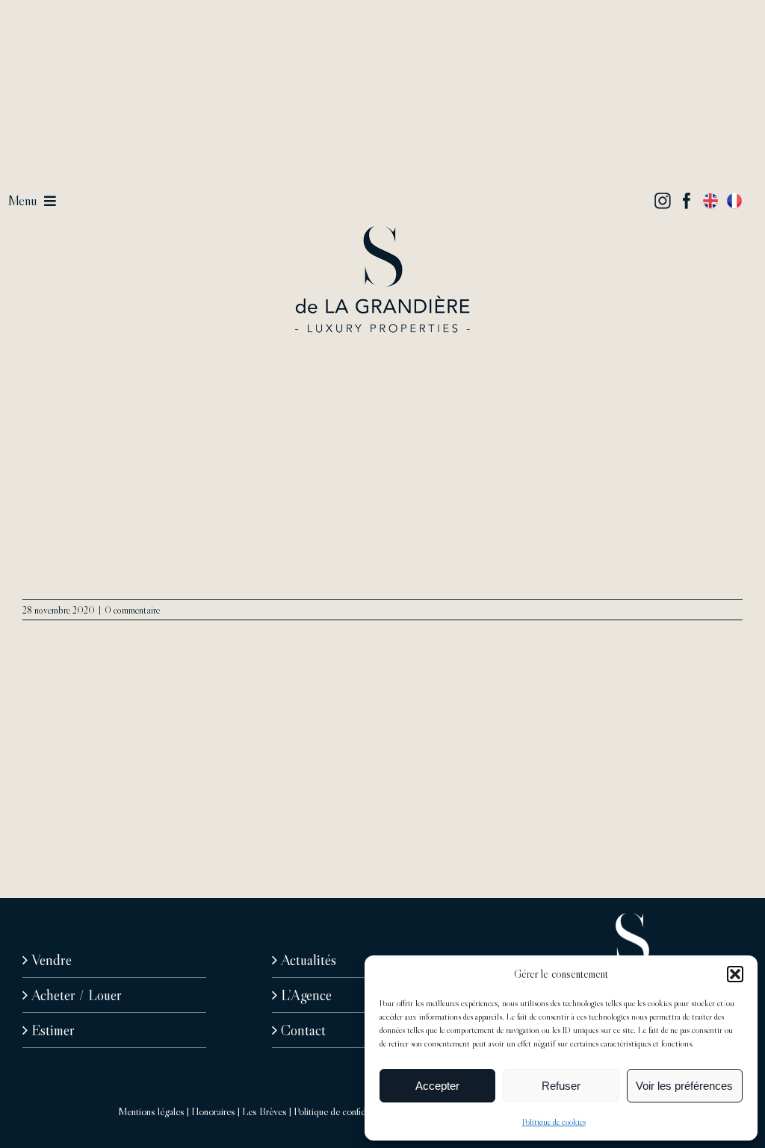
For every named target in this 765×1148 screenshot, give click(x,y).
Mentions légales (151, 1111)
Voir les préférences (684, 1085)
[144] (382, 233)
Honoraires (213, 1111)
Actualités (308, 960)
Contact (303, 1030)
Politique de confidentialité (345, 1111)
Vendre (51, 960)
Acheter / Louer (76, 995)
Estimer (53, 1030)
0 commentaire (132, 610)
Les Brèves (264, 1111)
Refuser (561, 1085)
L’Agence (306, 995)
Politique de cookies (554, 1121)
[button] (735, 974)
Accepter (437, 1085)
